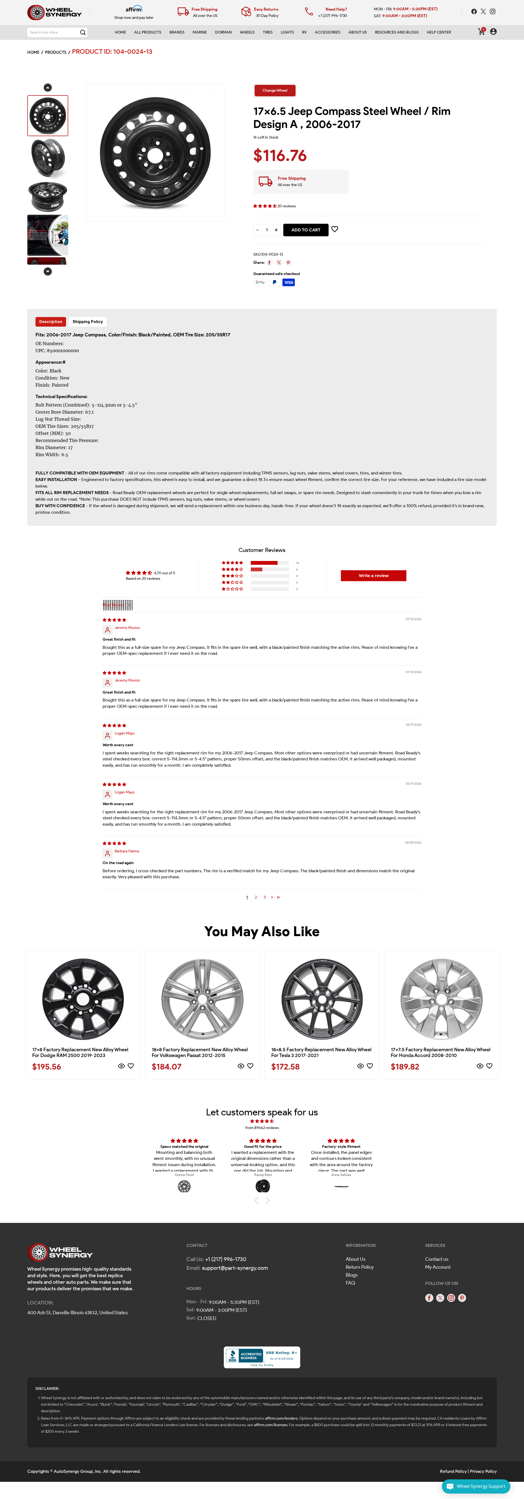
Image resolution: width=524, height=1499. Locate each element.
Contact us (436, 1259)
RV (304, 32)
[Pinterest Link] (462, 1298)
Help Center (439, 32)
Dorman (223, 32)
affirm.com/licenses (270, 1425)
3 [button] (265, 897)
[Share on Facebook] (269, 262)
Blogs (352, 1275)
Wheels (247, 32)
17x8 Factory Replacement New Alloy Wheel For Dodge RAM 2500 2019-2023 (80, 1053)
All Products (147, 32)
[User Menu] (493, 32)
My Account (438, 1267)
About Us (355, 1259)
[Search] (83, 32)
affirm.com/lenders (281, 1418)
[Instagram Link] (493, 12)
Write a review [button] (374, 575)
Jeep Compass (89, 335)
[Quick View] (121, 1067)
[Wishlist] (131, 1067)
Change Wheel (275, 90)
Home (120, 32)
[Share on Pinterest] (288, 262)
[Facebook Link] (474, 12)
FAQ (350, 1283)
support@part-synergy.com (235, 1268)
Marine (200, 32)
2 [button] (256, 897)
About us (358, 32)
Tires (268, 32)
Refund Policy (453, 1471)
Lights (287, 32)
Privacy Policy (483, 1471)
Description (50, 321)
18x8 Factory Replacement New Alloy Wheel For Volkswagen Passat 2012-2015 (200, 1053)
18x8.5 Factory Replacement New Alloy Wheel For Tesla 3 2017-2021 (321, 1053)
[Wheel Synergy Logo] (60, 1254)
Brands (176, 32)
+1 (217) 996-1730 (332, 15)
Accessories (327, 32)
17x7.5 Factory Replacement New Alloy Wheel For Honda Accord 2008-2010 (440, 1053)
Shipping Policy (88, 321)
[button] (265, 206)
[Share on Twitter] (279, 262)
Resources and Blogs (397, 32)
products (55, 52)
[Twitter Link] (484, 12)
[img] (114, 620)
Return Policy (360, 1267)
